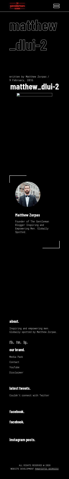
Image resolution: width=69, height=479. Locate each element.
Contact (14, 362)
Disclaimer (16, 372)
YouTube (14, 367)
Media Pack (16, 356)
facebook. (16, 411)
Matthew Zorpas (36, 76)
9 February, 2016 (21, 80)
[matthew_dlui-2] (27, 194)
